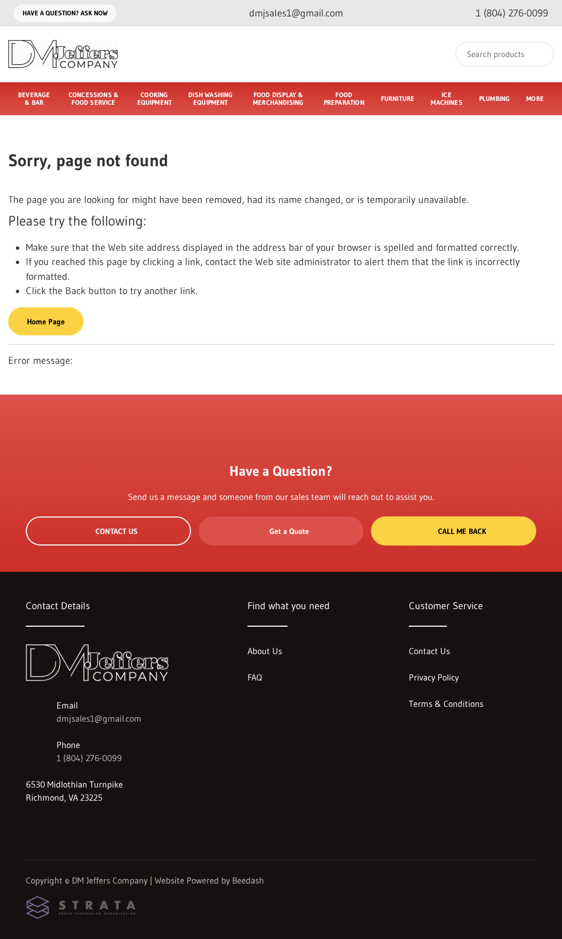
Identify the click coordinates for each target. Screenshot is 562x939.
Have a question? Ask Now (65, 13)
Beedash (248, 880)
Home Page (46, 322)
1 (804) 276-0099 (89, 757)
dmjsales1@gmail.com (99, 718)
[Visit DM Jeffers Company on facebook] (31, 823)
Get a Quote (289, 531)
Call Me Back (462, 531)
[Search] (538, 54)
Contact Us (116, 531)
